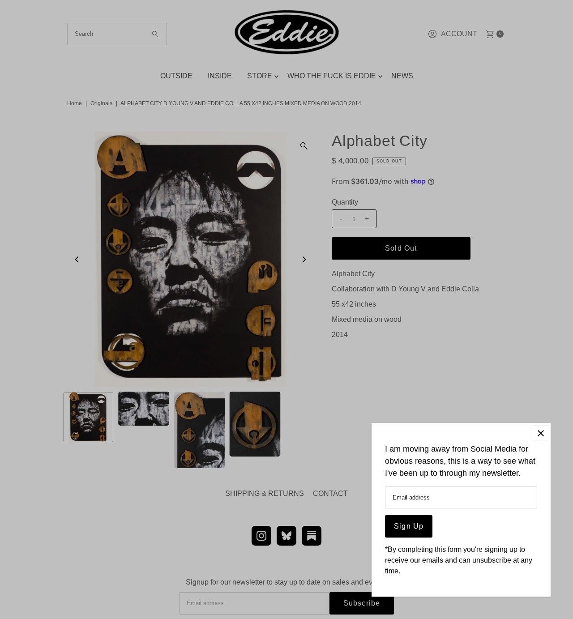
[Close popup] (540, 433)
